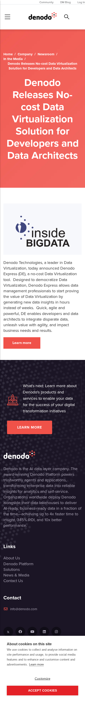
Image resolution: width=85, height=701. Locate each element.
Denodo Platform (18, 564)
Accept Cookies (42, 690)
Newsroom (46, 54)
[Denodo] (42, 16)
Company (25, 54)
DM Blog (65, 2)
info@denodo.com (23, 609)
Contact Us (13, 580)
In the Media (13, 58)
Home (8, 54)
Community (46, 2)
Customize (42, 678)
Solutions (11, 569)
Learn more (21, 342)
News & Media (16, 575)
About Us (11, 558)
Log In (81, 2)
